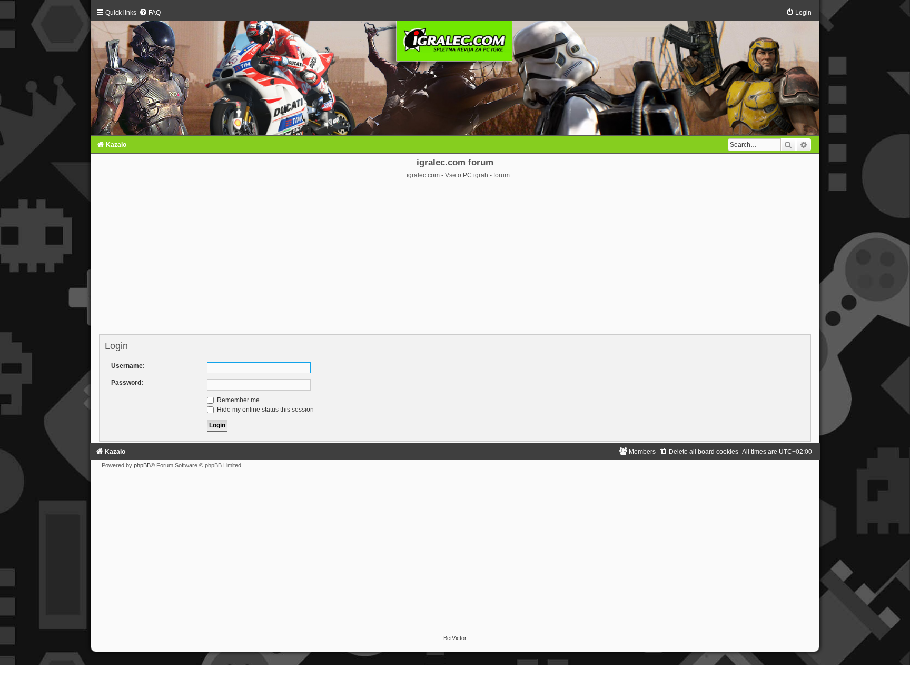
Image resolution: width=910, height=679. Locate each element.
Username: (128, 366)
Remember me (237, 400)
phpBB (142, 465)
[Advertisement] (455, 258)
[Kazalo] (454, 72)
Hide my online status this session (264, 409)
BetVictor (455, 638)
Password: (127, 382)
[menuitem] (150, 12)
